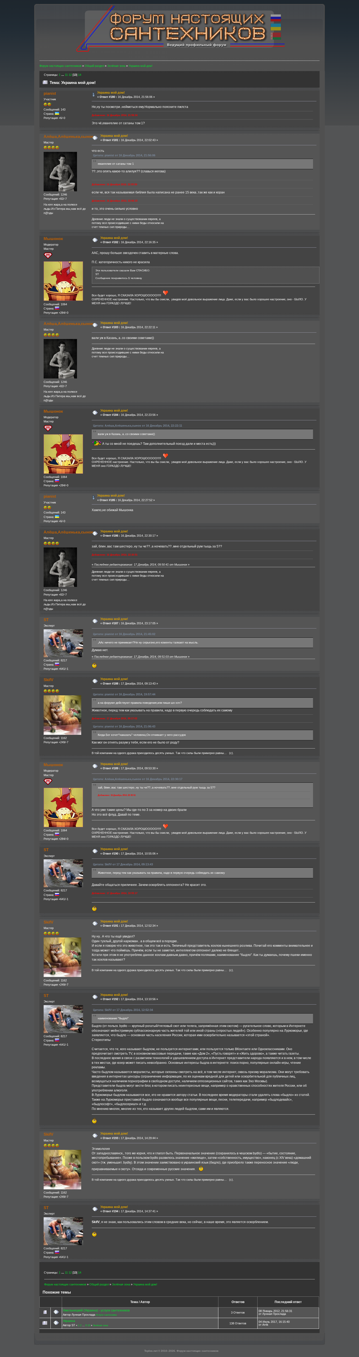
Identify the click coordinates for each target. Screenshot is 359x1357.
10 (89, 1325)
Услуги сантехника (106, 1315)
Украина (69, 1321)
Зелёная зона (100, 1325)
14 (79, 74)
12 (70, 74)
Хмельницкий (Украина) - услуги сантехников (96, 1310)
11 (66, 74)
